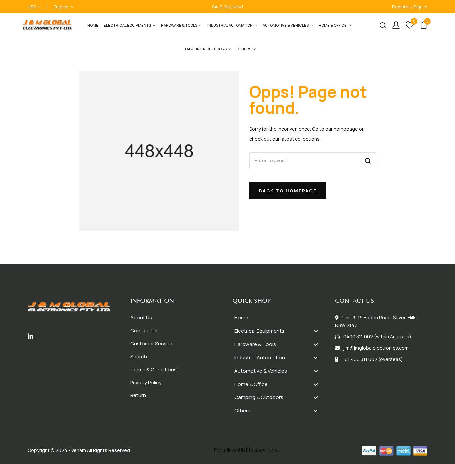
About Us (141, 317)
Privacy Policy (146, 382)
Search (138, 356)
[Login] (393, 25)
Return (138, 395)
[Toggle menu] (315, 330)
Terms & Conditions (153, 369)
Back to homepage (288, 191)
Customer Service (151, 343)
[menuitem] (93, 25)
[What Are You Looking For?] (380, 25)
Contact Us (143, 330)
